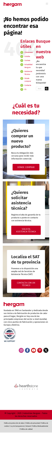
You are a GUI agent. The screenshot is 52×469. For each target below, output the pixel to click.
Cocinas (27, 60)
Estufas (27, 56)
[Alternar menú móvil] (47, 3)
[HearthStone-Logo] (26, 376)
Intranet (28, 426)
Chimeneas (28, 52)
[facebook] (27, 350)
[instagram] (21, 350)
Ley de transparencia (17, 426)
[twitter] (45, 350)
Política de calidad (26, 429)
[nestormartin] (26, 394)
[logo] (26, 383)
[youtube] (33, 350)
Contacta (27, 85)
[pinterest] (39, 350)
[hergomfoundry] (26, 366)
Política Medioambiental (40, 426)
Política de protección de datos (14, 423)
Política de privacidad (33, 423)
